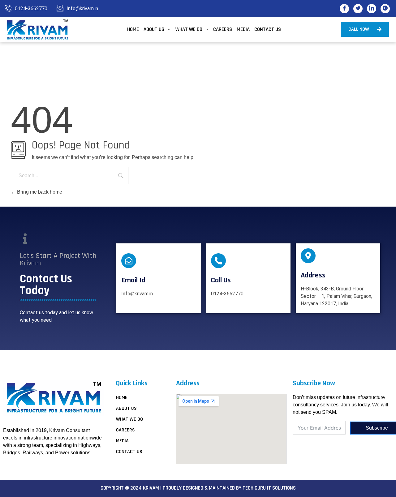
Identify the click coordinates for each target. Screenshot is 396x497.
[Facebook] (344, 8)
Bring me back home (39, 192)
